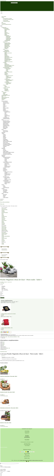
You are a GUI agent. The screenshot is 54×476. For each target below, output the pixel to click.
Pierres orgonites (4, 220)
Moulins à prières (4, 234)
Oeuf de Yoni (3, 218)
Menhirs (3, 221)
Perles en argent (4, 229)
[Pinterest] (27, 459)
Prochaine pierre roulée (3, 351)
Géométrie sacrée (4, 216)
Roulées (3, 215)
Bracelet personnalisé (5, 212)
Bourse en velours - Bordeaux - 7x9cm (6, 316)
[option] (1, 473)
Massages (3, 217)
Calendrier (3, 224)
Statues (3, 235)
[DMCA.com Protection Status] (27, 461)
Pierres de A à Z (4, 208)
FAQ (42, 460)
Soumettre (9, 471)
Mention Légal (22, 460)
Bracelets (3, 210)
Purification (3, 223)
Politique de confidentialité (28, 460)
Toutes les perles (4, 227)
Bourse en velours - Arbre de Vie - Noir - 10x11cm (8, 302)
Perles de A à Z (4, 226)
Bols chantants (4, 232)
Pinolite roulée (5, 336)
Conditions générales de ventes (36, 460)
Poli (3, 345)
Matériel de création (4, 230)
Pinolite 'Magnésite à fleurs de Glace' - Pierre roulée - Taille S (9, 301)
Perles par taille (4, 228)
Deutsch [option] (1, 473)
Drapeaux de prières (4, 233)
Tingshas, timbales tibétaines (6, 236)
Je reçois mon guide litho (3, 447)
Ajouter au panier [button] (5, 395)
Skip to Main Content (3, 0)
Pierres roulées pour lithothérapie (12, 336)
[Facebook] (25, 459)
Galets (3, 214)
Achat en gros (4, 255)
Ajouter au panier (2, 297)
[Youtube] (28, 459)
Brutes (3, 213)
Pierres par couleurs (4, 209)
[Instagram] (26, 459)
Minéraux (3, 222)
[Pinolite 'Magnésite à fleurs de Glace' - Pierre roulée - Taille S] (8, 277)
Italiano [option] (1, 474)
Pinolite (18, 336)
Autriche (5, 349)
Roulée (3, 344)
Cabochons (3, 219)
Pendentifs (3, 211)
